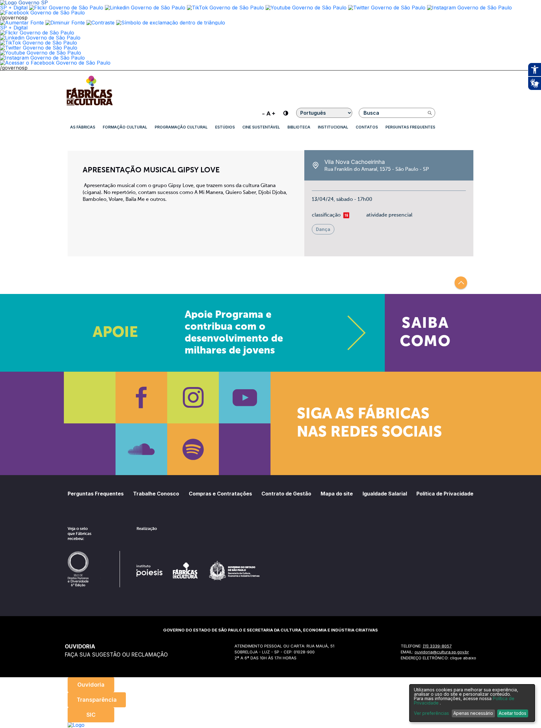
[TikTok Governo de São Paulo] (38, 42)
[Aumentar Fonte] (22, 22)
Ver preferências (431, 713)
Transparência (97, 699)
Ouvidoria (91, 684)
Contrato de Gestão (286, 493)
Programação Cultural (181, 127)
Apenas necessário (473, 713)
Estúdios (225, 127)
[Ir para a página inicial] (89, 105)
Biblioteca (298, 127)
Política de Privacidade (444, 493)
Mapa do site (337, 493)
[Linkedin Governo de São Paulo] (40, 37)
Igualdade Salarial (385, 493)
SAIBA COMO (425, 332)
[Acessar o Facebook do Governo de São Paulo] (55, 63)
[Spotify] (193, 449)
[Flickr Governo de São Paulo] (37, 32)
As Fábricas (82, 127)
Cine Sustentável (261, 127)
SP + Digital (14, 7)
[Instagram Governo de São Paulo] (469, 7)
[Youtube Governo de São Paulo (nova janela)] (306, 7)
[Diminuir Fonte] (65, 22)
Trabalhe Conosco (156, 493)
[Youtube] (244, 397)
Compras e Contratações (220, 493)
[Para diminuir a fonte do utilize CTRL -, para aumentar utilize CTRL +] (268, 113)
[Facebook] (141, 397)
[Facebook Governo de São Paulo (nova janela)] (42, 12)
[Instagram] (193, 397)
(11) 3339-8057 (437, 645)
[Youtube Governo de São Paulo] (40, 53)
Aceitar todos (512, 713)
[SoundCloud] (141, 449)
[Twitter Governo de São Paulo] (38, 48)
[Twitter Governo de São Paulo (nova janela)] (386, 7)
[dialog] (472, 703)
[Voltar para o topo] (461, 282)
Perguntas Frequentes (410, 127)
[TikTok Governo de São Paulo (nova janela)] (225, 7)
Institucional (333, 127)
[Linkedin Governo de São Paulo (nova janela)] (145, 7)
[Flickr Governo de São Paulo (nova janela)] (66, 7)
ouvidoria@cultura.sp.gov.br (442, 651)
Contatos (367, 127)
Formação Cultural (125, 127)
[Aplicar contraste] (100, 22)
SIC (90, 714)
